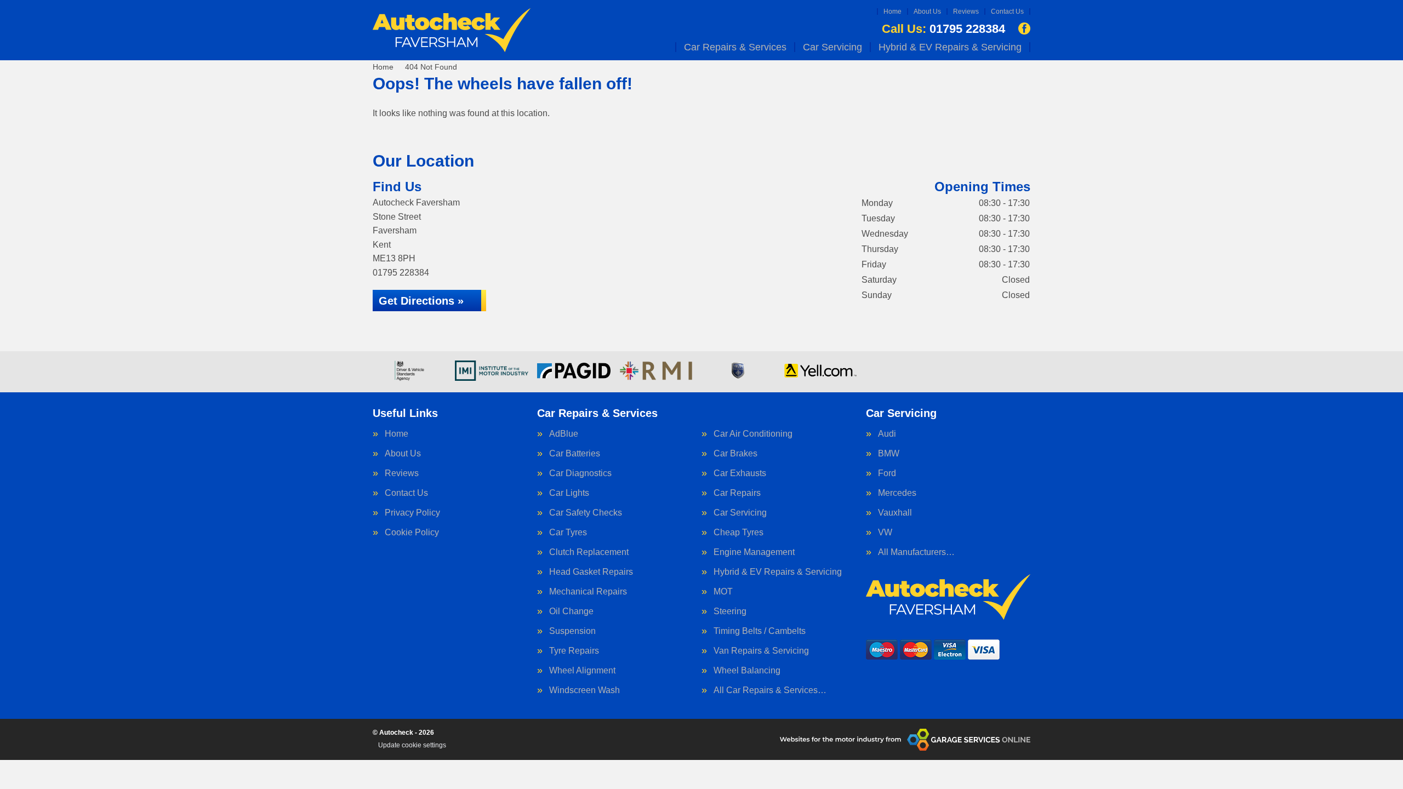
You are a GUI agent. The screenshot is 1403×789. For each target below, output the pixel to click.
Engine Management (754, 552)
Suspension (572, 631)
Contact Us (1007, 11)
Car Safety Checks (585, 512)
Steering (730, 611)
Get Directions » (421, 301)
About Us (927, 11)
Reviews (966, 11)
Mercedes (897, 493)
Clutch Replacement (589, 552)
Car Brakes (735, 453)
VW (885, 532)
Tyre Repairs (574, 651)
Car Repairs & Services (735, 47)
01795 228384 (943, 29)
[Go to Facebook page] (1024, 28)
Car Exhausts (740, 473)
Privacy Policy (412, 512)
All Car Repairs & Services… (770, 690)
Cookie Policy (412, 532)
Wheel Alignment (582, 670)
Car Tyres (568, 532)
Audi (887, 434)
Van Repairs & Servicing (761, 651)
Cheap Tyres (738, 532)
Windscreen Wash (584, 690)
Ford (887, 473)
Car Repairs (737, 493)
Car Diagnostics (580, 473)
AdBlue (563, 434)
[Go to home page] (452, 30)
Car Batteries (574, 453)
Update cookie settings (412, 745)
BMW (888, 453)
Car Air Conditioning (753, 434)
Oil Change (571, 611)
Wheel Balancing (747, 670)
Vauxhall (895, 512)
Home (892, 11)
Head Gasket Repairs (591, 572)
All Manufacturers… (916, 552)
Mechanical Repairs (588, 591)
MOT (723, 591)
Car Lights (569, 493)
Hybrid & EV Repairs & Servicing (950, 47)
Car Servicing (832, 47)
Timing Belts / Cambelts (760, 631)
